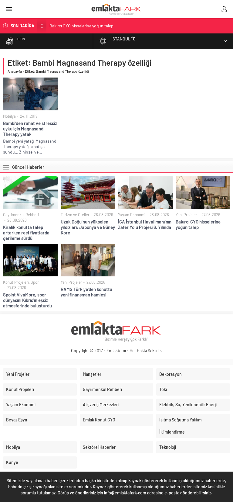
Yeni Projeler (186, 214)
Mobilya (9, 116)
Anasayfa (15, 71)
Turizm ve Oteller (75, 214)
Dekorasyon (170, 374)
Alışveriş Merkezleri (101, 404)
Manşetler (92, 374)
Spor (35, 282)
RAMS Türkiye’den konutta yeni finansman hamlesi (86, 291)
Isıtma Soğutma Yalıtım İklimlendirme (180, 425)
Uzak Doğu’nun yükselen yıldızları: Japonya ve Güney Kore (88, 227)
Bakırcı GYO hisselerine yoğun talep (81, 25)
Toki (163, 389)
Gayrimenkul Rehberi (21, 214)
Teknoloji (167, 447)
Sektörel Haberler (99, 447)
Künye (12, 462)
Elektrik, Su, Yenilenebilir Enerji (188, 404)
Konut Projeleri (16, 282)
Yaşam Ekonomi (131, 214)
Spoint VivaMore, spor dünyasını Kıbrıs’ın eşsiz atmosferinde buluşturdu (27, 300)
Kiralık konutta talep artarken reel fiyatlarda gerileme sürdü (26, 232)
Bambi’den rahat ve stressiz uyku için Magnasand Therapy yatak (30, 128)
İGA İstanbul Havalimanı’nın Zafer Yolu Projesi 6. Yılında (144, 224)
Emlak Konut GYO (99, 419)
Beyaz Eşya (16, 419)
